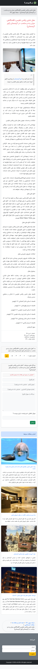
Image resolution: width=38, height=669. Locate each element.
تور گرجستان (18, 79)
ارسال (32, 422)
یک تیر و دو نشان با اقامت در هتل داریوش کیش (23, 515)
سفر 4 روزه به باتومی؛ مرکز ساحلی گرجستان (24, 554)
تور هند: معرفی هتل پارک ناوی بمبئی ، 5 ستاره (23, 595)
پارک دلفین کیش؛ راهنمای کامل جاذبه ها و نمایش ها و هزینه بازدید (20, 468)
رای (7, 356)
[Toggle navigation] (3, 3)
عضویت (32, 654)
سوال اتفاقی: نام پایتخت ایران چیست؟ (24, 413)
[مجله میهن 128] (30, 3)
